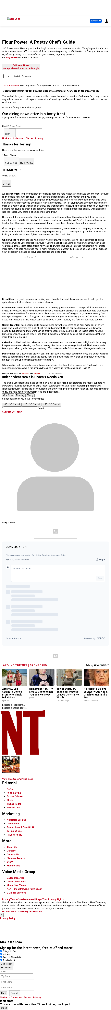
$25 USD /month (31, 404)
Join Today (6, 963)
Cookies (21, 899)
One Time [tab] (8, 395)
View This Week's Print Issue (17, 779)
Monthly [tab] (20, 395)
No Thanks (6, 967)
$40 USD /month (51, 404)
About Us (12, 847)
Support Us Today (12, 411)
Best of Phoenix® (11, 957)
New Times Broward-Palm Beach (24, 889)
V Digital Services (16, 892)
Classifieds (13, 823)
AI (41, 899)
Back (3, 993)
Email (5, 126)
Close (4, 1008)
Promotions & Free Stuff (20, 827)
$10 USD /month (11, 404)
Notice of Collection (13, 138)
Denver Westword (16, 881)
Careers (11, 850)
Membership (13, 865)
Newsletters (13, 807)
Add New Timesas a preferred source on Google (21, 67)
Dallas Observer (15, 878)
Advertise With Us (16, 819)
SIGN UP (9, 134)
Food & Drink (14, 792)
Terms (29, 138)
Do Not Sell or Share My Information (22, 911)
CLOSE (6, 184)
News (10, 789)
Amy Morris (11, 57)
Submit (14, 993)
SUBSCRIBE (11, 162)
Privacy (39, 138)
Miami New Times (16, 885)
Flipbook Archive (16, 858)
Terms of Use (14, 831)
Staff (10, 861)
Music (10, 800)
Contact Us (13, 854)
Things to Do (9, 951)
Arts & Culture (15, 796)
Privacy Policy (14, 834)
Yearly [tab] (30, 395)
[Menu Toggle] (4, 21)
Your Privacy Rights (53, 899)
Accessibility (33, 899)
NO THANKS (26, 162)
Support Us (96, 21)
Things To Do (14, 804)
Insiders (6, 954)
